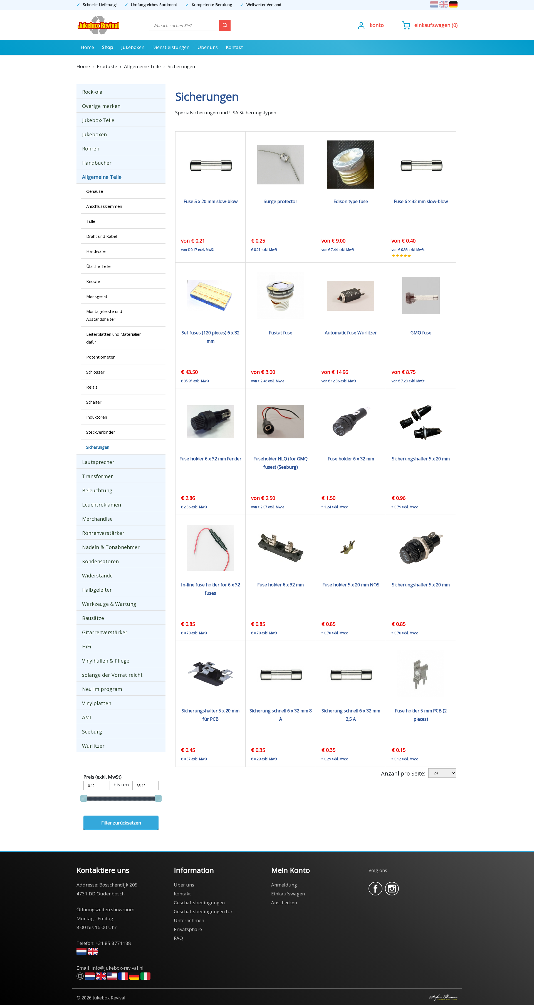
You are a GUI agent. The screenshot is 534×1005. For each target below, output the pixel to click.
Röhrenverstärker (103, 533)
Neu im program (102, 689)
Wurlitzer (93, 745)
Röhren (90, 148)
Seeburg (92, 731)
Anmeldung (284, 884)
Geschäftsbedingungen (199, 902)
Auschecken (284, 902)
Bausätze (93, 618)
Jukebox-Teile (98, 120)
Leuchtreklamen (101, 504)
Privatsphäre (188, 929)
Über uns (207, 47)
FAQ (178, 938)
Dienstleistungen (170, 47)
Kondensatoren (100, 561)
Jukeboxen (132, 47)
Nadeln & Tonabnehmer (111, 547)
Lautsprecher (98, 462)
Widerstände (97, 575)
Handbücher (97, 162)
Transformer (97, 476)
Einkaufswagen (432, 25)
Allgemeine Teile (102, 177)
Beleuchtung (97, 490)
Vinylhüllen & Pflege (105, 660)
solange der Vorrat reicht (112, 674)
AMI (86, 717)
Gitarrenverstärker (104, 632)
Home (87, 47)
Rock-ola (92, 91)
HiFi (86, 646)
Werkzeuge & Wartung (109, 604)
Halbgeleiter (97, 589)
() (436, 25)
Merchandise (97, 518)
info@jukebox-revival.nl (118, 968)
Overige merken (101, 106)
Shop (107, 47)
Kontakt (234, 47)
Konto (377, 25)
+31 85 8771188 (113, 943)
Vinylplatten (96, 703)
